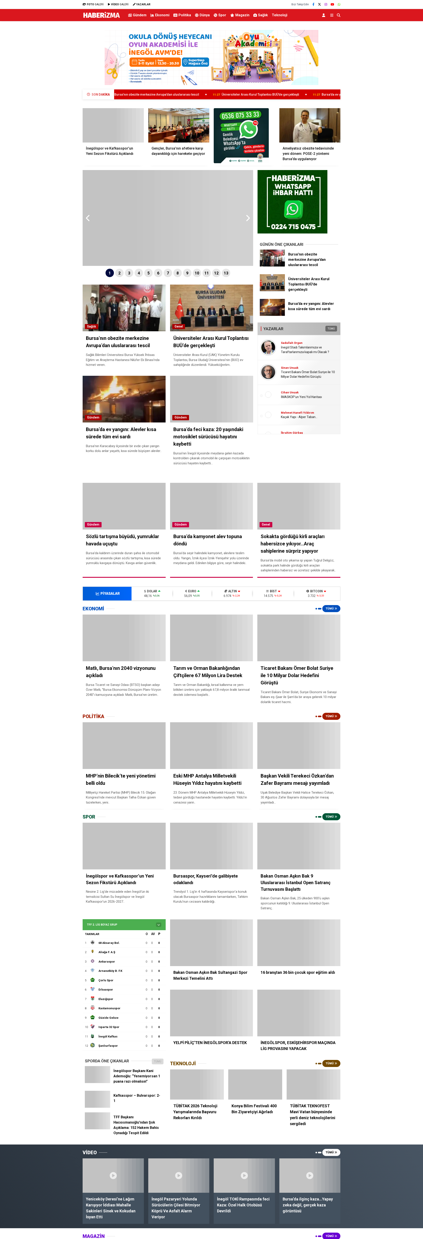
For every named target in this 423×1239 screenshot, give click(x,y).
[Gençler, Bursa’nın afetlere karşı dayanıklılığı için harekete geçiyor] (179, 125)
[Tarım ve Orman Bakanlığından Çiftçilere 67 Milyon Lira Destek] (211, 638)
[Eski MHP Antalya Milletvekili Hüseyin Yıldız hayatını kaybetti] (211, 745)
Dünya (205, 15)
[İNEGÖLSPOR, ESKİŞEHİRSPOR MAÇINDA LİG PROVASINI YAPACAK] (298, 1013)
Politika (184, 15)
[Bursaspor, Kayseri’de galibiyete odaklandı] (211, 846)
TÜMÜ (331, 328)
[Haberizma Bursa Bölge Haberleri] (101, 18)
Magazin (242, 15)
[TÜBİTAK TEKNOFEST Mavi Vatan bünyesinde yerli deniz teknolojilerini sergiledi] (313, 1084)
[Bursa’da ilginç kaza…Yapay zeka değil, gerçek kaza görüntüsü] (310, 1175)
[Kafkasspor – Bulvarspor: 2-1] (97, 1106)
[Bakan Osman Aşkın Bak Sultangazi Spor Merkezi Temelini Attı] (211, 942)
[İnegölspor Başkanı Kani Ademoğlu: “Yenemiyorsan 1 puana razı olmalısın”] (97, 1082)
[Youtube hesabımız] (332, 4)
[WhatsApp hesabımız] (339, 4)
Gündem (140, 15)
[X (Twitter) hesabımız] (319, 4)
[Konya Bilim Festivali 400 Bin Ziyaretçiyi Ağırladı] (255, 1084)
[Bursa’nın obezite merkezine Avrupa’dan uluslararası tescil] (272, 265)
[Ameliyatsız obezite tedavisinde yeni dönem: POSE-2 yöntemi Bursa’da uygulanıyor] (310, 125)
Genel (178, 326)
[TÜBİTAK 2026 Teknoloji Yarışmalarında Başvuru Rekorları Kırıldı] (197, 1084)
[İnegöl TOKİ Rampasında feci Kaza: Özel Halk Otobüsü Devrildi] (244, 1175)
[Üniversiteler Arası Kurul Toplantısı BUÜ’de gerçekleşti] (272, 290)
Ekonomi (162, 15)
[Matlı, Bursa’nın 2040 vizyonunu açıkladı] (124, 638)
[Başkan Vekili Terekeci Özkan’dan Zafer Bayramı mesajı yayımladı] (298, 745)
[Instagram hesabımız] (326, 4)
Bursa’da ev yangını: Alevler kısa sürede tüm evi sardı (302, 94)
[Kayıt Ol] (324, 15)
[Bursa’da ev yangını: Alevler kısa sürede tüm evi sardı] (272, 315)
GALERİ (95, 4)
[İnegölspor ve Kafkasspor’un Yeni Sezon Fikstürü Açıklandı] (113, 125)
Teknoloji (279, 15)
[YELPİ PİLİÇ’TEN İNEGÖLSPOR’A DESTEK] (211, 1013)
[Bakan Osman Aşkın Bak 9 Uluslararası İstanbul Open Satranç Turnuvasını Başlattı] (298, 846)
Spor (222, 15)
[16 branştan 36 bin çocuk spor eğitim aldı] (298, 942)
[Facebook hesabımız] (313, 4)
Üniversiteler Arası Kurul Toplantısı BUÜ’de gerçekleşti (202, 94)
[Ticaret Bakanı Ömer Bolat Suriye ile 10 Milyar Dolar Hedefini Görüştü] (298, 638)
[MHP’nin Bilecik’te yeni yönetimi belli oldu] (124, 745)
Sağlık (263, 15)
